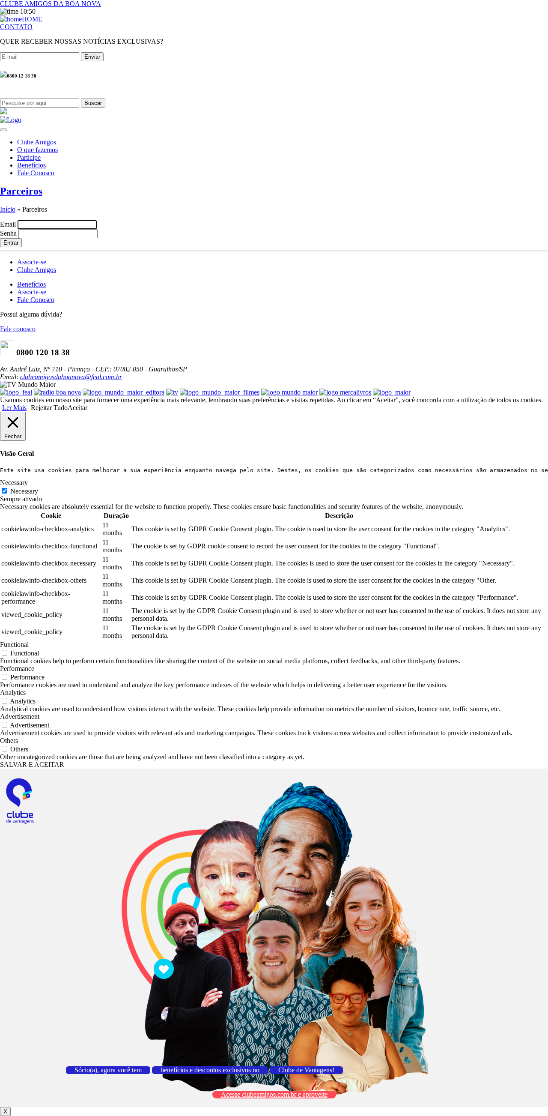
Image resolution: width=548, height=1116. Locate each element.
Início (7, 209)
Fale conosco (18, 328)
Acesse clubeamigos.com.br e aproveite (274, 1094)
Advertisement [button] (19, 716)
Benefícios (31, 165)
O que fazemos (37, 149)
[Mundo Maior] (289, 392)
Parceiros (21, 191)
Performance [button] (17, 668)
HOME (32, 19)
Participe (29, 157)
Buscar (93, 103)
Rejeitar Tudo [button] (49, 407)
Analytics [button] (13, 692)
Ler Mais (14, 407)
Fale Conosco (35, 173)
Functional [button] (14, 644)
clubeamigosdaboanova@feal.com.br (71, 376)
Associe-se (31, 262)
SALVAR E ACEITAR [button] (32, 764)
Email (8, 224)
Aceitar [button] (77, 407)
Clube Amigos (36, 142)
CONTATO (16, 26)
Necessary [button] (14, 482)
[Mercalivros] (345, 392)
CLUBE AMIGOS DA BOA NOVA (50, 3)
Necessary (24, 491)
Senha (8, 233)
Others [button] (9, 740)
